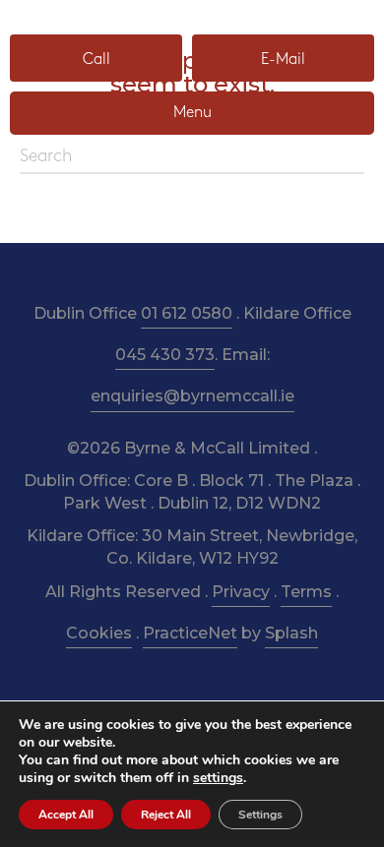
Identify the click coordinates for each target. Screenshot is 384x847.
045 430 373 (165, 354)
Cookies (99, 633)
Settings (260, 814)
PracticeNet (190, 633)
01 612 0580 (186, 313)
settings (218, 778)
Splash (291, 633)
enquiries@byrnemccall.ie (192, 396)
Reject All (166, 814)
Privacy (241, 591)
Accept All (66, 814)
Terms (306, 591)
